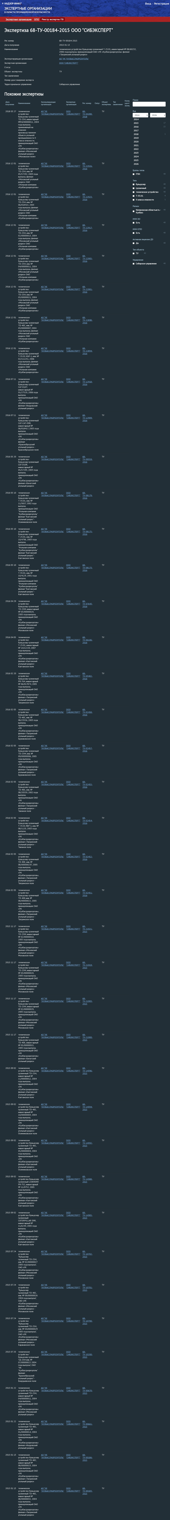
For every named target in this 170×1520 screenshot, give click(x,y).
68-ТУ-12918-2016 (87, 382)
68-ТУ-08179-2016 (87, 495)
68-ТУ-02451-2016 (87, 893)
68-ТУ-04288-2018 (87, 114)
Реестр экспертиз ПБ (52, 19)
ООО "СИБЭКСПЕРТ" (68, 63)
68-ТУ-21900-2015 (87, 1037)
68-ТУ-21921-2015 (87, 929)
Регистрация (161, 3)
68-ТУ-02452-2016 (87, 857)
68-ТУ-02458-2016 (87, 712)
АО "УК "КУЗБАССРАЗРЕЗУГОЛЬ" (74, 58)
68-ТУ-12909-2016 (87, 418)
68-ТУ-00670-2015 (87, 1390)
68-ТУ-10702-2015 (87, 1254)
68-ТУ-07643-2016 (87, 604)
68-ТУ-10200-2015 (87, 1354)
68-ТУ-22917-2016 (87, 228)
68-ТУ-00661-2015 (87, 1424)
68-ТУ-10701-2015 (87, 1287)
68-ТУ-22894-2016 (87, 351)
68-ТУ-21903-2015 (87, 1001)
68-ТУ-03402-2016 (87, 676)
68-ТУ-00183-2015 (87, 1491)
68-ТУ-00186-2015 (87, 1457)
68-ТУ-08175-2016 (87, 531)
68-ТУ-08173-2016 (87, 568)
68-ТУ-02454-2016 (87, 820)
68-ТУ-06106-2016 (87, 640)
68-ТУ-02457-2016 (87, 748)
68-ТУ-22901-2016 (87, 289)
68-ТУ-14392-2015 (87, 1143)
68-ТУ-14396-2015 (87, 1071)
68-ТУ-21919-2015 (87, 965)
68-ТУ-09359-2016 (87, 459)
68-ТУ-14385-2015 (87, 1215)
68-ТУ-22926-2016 (87, 166)
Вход (148, 3)
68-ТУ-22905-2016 (87, 258)
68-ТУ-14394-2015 (87, 1107)
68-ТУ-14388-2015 (87, 1179)
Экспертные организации (18, 19)
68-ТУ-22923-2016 (87, 197)
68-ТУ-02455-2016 (87, 784)
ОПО (36, 19)
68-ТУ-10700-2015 (87, 1321)
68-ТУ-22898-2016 (87, 320)
